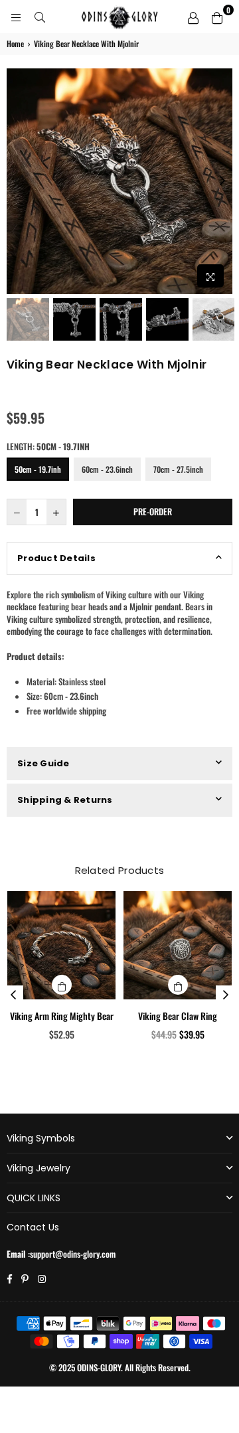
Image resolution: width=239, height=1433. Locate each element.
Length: (48, 446)
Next (222, 181)
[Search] (40, 17)
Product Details (56, 558)
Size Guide (43, 763)
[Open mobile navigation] (16, 17)
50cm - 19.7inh (38, 469)
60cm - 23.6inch (107, 469)
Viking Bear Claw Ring (177, 1016)
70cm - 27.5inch (178, 469)
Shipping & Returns (65, 800)
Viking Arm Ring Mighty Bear (62, 1016)
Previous (17, 181)
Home (15, 44)
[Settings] (193, 17)
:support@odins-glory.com (71, 1253)
